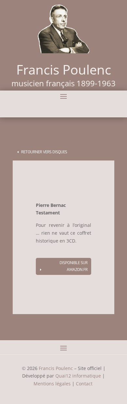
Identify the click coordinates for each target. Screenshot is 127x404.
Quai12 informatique (78, 376)
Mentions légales (52, 383)
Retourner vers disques (44, 151)
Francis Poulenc (56, 368)
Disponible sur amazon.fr (74, 266)
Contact (85, 383)
